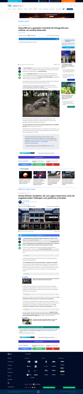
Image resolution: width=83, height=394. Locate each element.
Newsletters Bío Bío (43, 1)
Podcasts (9, 9)
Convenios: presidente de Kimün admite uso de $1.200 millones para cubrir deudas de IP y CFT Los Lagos (45, 320)
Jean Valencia (26, 204)
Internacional (19, 9)
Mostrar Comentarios (39, 157)
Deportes (30, 9)
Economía (25, 9)
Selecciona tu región (13, 1)
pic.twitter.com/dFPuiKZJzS (31, 143)
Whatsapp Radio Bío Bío (70, 387)
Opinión (40, 9)
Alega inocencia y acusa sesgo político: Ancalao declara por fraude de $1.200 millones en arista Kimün (46, 279)
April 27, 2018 (50, 145)
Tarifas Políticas (11, 386)
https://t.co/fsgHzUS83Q (42, 141)
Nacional (14, 9)
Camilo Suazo (22, 32)
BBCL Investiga (45, 9)
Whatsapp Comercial (49, 387)
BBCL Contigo (52, 9)
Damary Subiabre (25, 200)
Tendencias (35, 9)
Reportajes (10, 379)
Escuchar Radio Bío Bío (68, 1)
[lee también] (27, 281)
